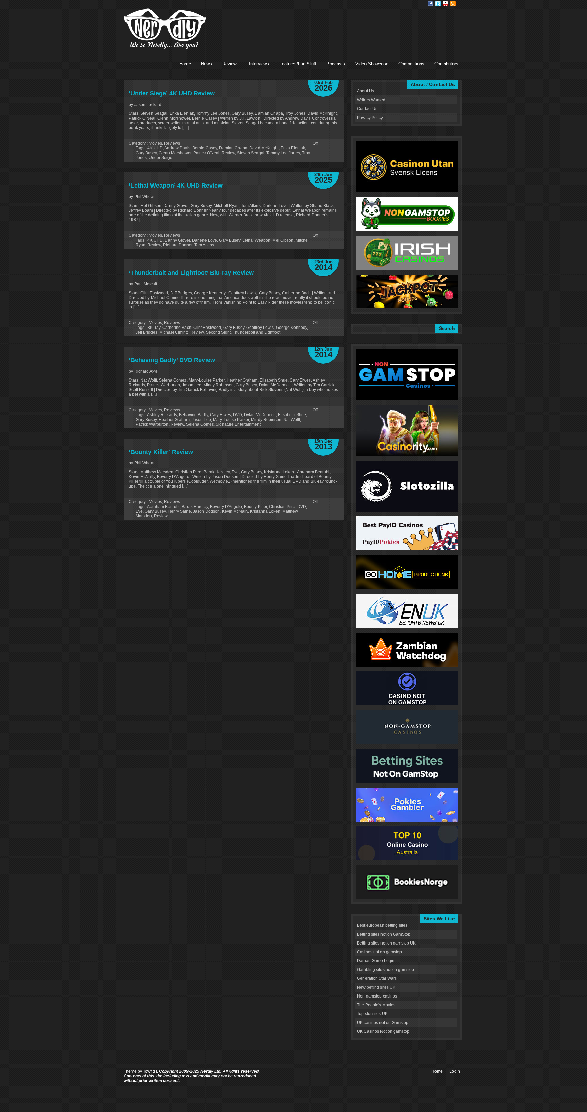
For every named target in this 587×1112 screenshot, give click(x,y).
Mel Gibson (283, 240)
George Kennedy (291, 327)
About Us (365, 91)
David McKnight (264, 148)
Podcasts (335, 63)
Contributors (446, 63)
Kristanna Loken (265, 511)
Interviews (259, 63)
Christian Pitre (282, 506)
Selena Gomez (200, 424)
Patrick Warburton (152, 424)
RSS (453, 3)
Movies (155, 143)
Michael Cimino (173, 332)
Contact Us (367, 108)
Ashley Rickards (162, 414)
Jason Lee (201, 419)
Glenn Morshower (175, 153)
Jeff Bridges (146, 332)
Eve (139, 511)
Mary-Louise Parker (231, 419)
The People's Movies (376, 1005)
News (206, 63)
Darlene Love (204, 240)
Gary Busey (146, 153)
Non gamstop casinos (377, 996)
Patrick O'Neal (206, 153)
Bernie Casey (204, 148)
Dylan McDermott (260, 414)
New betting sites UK (376, 987)
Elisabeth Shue (292, 414)
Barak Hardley (195, 506)
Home (185, 63)
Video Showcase (371, 63)
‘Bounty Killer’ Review (161, 451)
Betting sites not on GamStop (383, 934)
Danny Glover (177, 240)
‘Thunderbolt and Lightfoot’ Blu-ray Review (191, 272)
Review (228, 153)
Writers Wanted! (371, 100)
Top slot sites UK (372, 1013)
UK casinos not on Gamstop (382, 1022)
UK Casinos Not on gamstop (383, 1031)
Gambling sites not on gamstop (385, 969)
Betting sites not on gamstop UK (386, 943)
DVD (237, 414)
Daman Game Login (375, 960)
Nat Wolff (291, 419)
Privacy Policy (370, 117)
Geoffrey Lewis (260, 327)
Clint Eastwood (207, 327)
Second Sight (218, 332)
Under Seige (160, 157)
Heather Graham (174, 419)
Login (454, 1071)
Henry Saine (179, 511)
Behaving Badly (193, 414)
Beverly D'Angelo (226, 506)
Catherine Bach (176, 327)
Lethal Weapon (256, 240)
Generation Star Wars (377, 978)
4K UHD (155, 148)
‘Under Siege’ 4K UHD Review (172, 93)
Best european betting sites (382, 925)
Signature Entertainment (238, 424)
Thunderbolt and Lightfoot (256, 332)
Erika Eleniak (293, 148)
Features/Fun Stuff (297, 63)
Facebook (430, 3)
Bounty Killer (255, 506)
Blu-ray (153, 327)
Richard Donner (177, 245)
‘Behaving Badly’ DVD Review (172, 360)
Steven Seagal (250, 153)
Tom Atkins (204, 245)
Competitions (411, 63)
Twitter (438, 3)
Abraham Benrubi (163, 506)
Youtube (445, 3)
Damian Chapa (233, 148)
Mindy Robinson (266, 419)
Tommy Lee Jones (283, 153)
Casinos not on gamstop (379, 952)
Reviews (230, 63)
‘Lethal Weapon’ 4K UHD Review (176, 185)
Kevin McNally (235, 511)
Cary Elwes (220, 414)
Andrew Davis (177, 148)
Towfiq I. (150, 1071)
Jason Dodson (206, 511)
